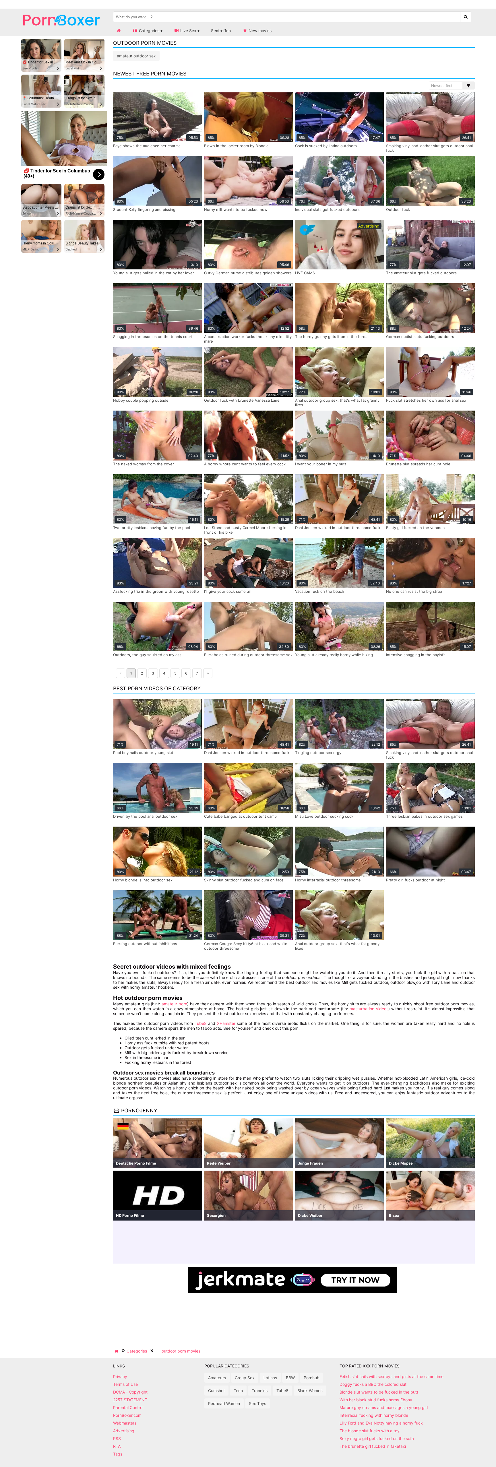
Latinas (270, 1377)
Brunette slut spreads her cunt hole (418, 464)
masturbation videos (369, 1008)
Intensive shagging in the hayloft (415, 654)
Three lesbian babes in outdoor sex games (424, 816)
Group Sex (245, 1377)
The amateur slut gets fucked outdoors (421, 273)
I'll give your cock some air (227, 591)
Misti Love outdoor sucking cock (324, 816)
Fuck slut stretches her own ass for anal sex (426, 400)
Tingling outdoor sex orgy (318, 752)
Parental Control (128, 1407)
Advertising (123, 1430)
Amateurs (217, 1377)
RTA (117, 1446)
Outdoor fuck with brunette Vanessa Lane (242, 400)
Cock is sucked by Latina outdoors (326, 145)
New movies (259, 30)
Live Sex (187, 30)
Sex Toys (257, 1403)
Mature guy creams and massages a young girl (384, 1407)
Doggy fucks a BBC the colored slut (373, 1384)
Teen (238, 1390)
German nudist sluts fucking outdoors (420, 336)
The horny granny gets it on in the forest (332, 336)
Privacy (120, 1376)
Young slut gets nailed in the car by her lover (153, 273)
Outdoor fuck (398, 209)
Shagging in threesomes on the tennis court (153, 336)
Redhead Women (224, 1403)
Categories (148, 30)
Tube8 (201, 1023)
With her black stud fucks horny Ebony (376, 1399)
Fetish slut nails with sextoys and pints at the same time (391, 1376)
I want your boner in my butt (320, 464)
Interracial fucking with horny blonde (374, 1415)
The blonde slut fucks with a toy (370, 1430)
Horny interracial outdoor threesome (328, 880)
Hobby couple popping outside (140, 400)
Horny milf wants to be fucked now (236, 209)
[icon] (118, 30)
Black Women (310, 1390)
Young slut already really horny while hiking (334, 654)
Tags (117, 1454)
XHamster (226, 1023)
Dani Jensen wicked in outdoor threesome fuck (337, 527)
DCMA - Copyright (130, 1392)
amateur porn (174, 1003)
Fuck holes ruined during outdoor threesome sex (248, 654)
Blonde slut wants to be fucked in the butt (379, 1392)
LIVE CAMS (305, 273)
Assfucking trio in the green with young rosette (156, 591)
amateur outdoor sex (136, 55)
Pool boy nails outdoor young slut (143, 752)
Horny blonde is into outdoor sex (143, 880)
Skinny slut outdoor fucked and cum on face (244, 880)
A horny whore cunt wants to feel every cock (245, 464)
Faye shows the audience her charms (147, 145)
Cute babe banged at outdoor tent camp (240, 816)
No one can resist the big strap (414, 591)
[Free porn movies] (61, 30)
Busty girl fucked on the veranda (415, 527)
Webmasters (124, 1423)
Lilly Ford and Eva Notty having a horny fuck (381, 1423)
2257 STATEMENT (130, 1399)
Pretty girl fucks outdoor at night (415, 880)
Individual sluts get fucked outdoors (327, 209)
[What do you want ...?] (465, 16)
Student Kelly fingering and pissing (144, 209)
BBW (290, 1377)
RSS (117, 1438)
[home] (117, 1351)
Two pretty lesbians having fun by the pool (151, 527)
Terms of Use (125, 1384)
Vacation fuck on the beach (319, 591)
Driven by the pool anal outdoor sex (145, 816)
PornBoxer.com (127, 1415)
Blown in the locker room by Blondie (236, 145)
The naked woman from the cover (143, 464)
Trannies (260, 1390)
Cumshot (216, 1390)
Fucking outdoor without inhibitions (145, 943)
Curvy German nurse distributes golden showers (248, 273)
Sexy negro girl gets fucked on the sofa (377, 1438)
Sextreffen (221, 30)
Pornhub (311, 1377)
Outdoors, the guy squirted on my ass (147, 654)
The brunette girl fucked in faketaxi (373, 1446)
